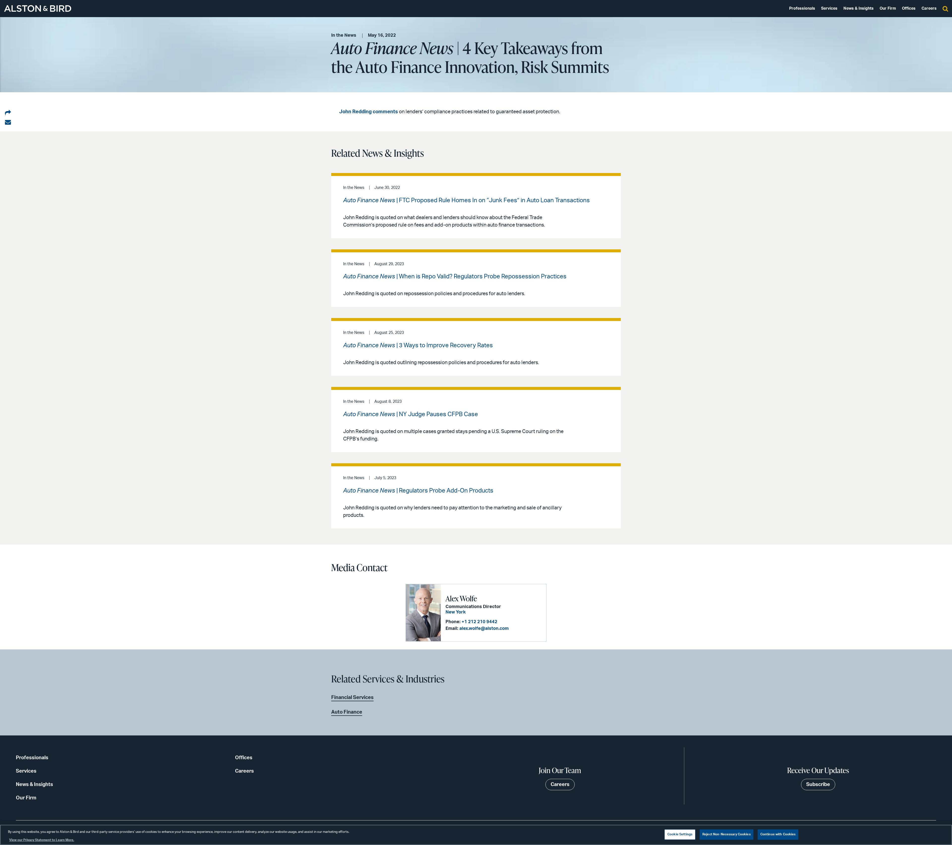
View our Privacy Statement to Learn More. (41, 840)
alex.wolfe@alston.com (484, 628)
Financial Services (352, 697)
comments (385, 111)
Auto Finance (346, 712)
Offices (909, 8)
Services (829, 8)
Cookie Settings (679, 834)
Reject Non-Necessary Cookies (726, 834)
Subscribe (818, 784)
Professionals (802, 8)
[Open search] (945, 8)
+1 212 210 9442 (479, 622)
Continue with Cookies (778, 834)
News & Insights (858, 8)
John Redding (355, 111)
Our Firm (888, 8)
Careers (929, 8)
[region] (476, 835)
